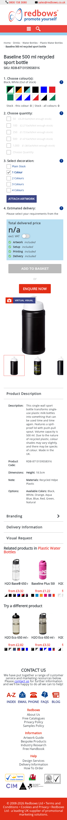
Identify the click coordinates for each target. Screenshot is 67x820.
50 (21, 118)
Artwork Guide (33, 738)
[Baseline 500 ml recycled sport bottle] (33, 325)
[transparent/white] (59, 595)
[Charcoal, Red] (18, 649)
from (15, 591)
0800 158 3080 (17, 2)
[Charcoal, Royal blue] (14, 649)
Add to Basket (35, 268)
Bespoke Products (33, 741)
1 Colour (17, 172)
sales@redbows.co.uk (51, 2)
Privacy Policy (33, 722)
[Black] (10, 595)
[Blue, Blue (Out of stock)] (44, 89)
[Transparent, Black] (5, 595)
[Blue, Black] (18, 595)
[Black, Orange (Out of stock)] (18, 89)
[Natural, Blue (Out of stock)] (18, 97)
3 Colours (18, 184)
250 (22, 132)
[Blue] (37, 595)
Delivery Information (24, 527)
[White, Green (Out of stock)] (52, 97)
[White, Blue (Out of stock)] (27, 97)
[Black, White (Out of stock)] (10, 89)
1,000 (23, 145)
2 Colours (18, 178)
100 (22, 125)
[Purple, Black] (27, 595)
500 (22, 139)
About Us (33, 715)
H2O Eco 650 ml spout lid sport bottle (43, 637)
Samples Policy (33, 726)
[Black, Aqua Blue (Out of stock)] (27, 89)
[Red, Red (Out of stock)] (52, 89)
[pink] (45, 595)
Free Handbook (33, 749)
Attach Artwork (21, 198)
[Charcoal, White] (10, 649)
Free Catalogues (33, 718)
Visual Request (19, 538)
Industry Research (33, 745)
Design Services (33, 761)
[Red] (54, 595)
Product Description (24, 393)
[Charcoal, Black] (14, 595)
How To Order (33, 768)
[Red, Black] (23, 595)
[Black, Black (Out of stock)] (35, 89)
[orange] (41, 595)
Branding (14, 516)
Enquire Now (35, 288)
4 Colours (18, 190)
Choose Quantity (23, 152)
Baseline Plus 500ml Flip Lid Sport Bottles (43, 584)
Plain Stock (18, 166)
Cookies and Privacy (35, 807)
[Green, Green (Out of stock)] (10, 97)
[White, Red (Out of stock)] (35, 97)
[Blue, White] (45, 649)
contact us (22, 681)
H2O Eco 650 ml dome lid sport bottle (16, 637)
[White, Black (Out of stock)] (44, 97)
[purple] (49, 595)
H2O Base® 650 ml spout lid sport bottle (16, 584)
